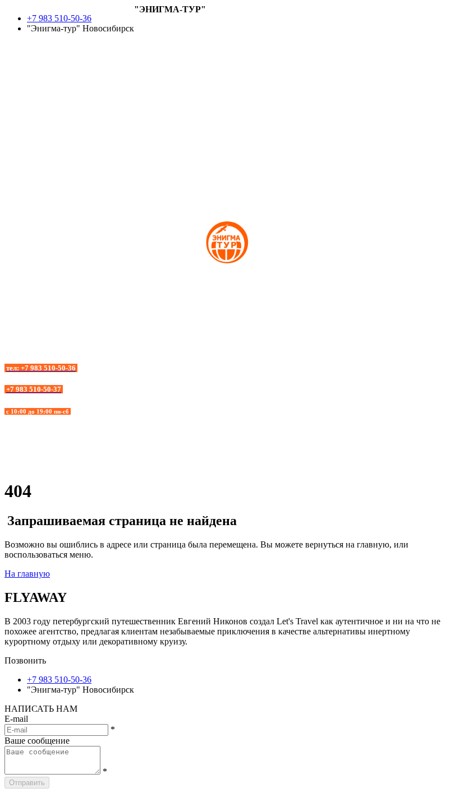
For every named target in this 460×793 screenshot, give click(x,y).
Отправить (27, 782)
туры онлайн (29, 120)
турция (17, 100)
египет (17, 59)
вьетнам (19, 49)
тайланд (19, 110)
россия (17, 90)
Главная (149, 19)
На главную (27, 573)
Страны (149, 29)
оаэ (10, 80)
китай (15, 70)
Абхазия (149, 39)
